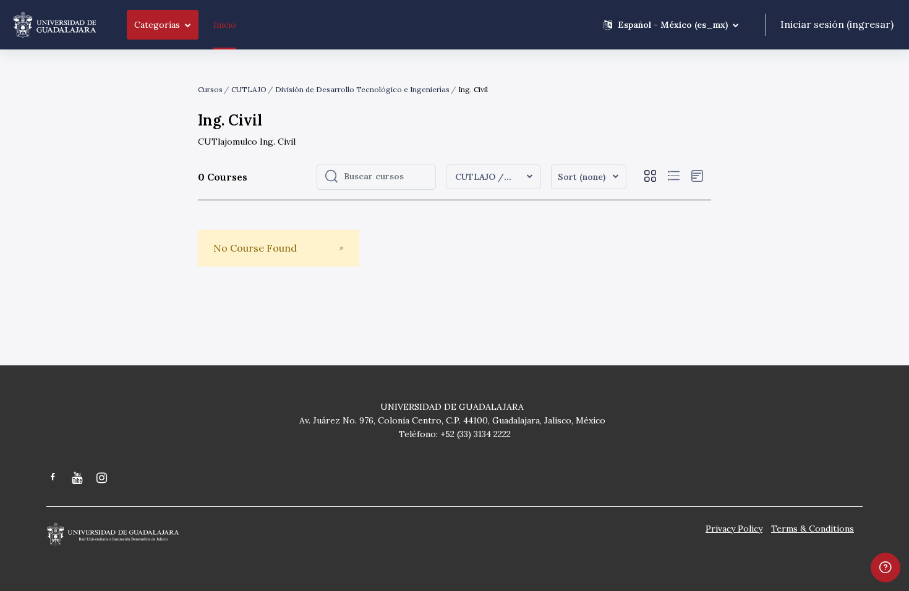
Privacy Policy (734, 528)
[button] (670, 25)
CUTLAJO (249, 89)
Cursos (210, 89)
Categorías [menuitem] (157, 24)
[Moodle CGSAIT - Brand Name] (54, 24)
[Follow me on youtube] (78, 479)
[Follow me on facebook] (52, 478)
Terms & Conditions (812, 528)
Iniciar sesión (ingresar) (837, 24)
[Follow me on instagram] (102, 479)
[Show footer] (885, 567)
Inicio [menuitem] (224, 24)
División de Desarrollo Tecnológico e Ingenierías (362, 89)
